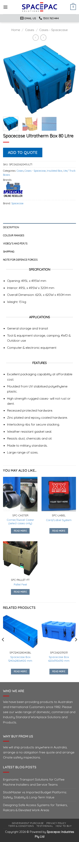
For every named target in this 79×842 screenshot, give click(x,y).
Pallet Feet (20, 584)
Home (15, 30)
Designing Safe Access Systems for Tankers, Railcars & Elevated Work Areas (35, 807)
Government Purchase (28, 823)
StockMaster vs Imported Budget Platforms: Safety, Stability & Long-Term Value (35, 794)
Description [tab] (11, 227)
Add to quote (23, 152)
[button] (5, 7)
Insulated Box (54, 170)
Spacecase (17, 203)
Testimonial (44, 825)
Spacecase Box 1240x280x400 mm (20, 658)
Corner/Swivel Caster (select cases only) (20, 521)
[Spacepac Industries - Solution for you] (40, 7)
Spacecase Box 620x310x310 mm (58, 658)
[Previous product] (43, 37)
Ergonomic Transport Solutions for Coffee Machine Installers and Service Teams (33, 781)
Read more (20, 530)
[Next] (69, 79)
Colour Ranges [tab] (13, 235)
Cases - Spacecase (53, 30)
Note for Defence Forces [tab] (20, 259)
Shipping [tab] (8, 251)
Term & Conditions (21, 825)
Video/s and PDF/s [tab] (15, 243)
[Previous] (9, 79)
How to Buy (64, 825)
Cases (29, 30)
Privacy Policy (56, 823)
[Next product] (36, 37)
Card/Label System (59, 520)
